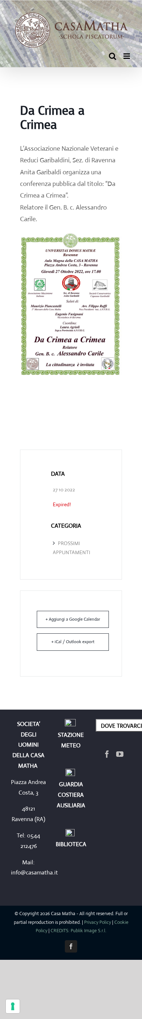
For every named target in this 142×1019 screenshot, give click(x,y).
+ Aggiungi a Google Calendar (73, 619)
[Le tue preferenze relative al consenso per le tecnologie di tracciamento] (13, 1006)
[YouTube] (119, 754)
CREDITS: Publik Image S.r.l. (78, 930)
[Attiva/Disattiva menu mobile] (127, 56)
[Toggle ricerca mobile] (112, 56)
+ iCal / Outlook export (72, 642)
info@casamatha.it (34, 872)
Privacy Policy (97, 922)
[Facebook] (107, 754)
